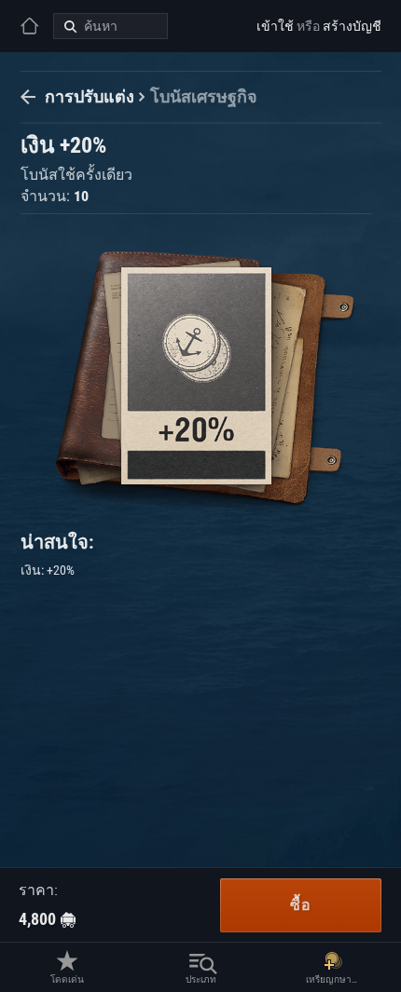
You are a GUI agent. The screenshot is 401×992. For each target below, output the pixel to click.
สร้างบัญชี (352, 26)
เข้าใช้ (275, 26)
